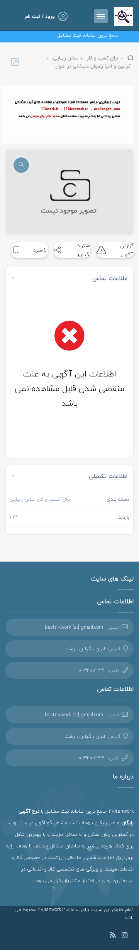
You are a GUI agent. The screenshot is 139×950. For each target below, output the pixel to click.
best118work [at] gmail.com (74, 627)
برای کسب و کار (102, 58)
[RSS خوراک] (113, 936)
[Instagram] (125, 936)
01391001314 (91, 670)
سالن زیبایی (65, 58)
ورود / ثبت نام (40, 16)
